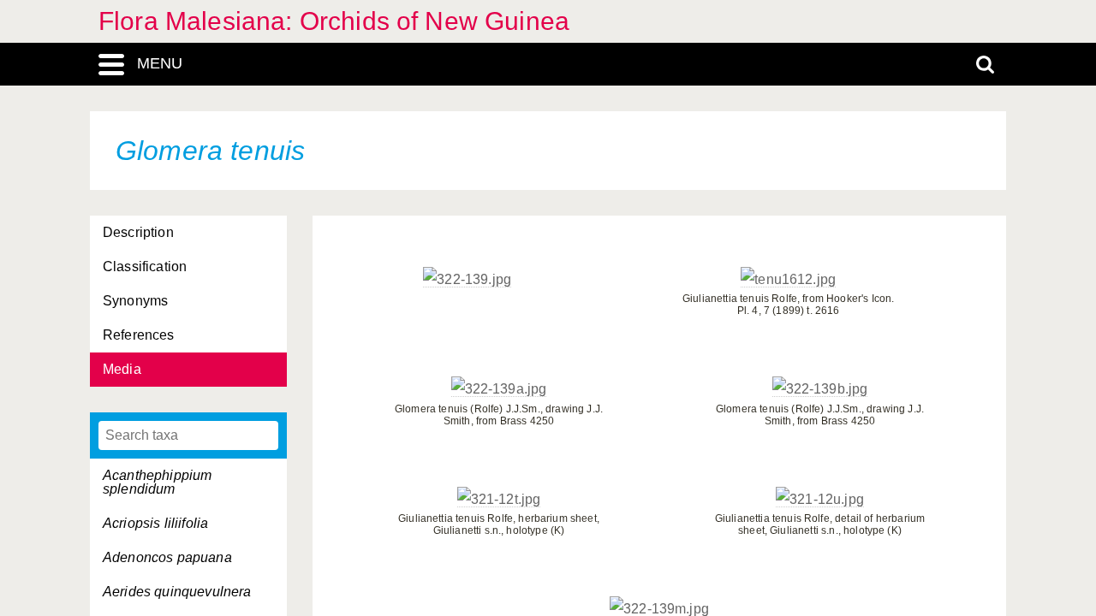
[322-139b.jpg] (820, 389)
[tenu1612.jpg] (788, 279)
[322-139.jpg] (467, 279)
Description (138, 232)
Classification (145, 266)
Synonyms (135, 300)
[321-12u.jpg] (820, 499)
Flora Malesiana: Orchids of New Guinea (333, 21)
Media (122, 369)
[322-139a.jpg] (499, 389)
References (139, 335)
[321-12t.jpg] (499, 499)
